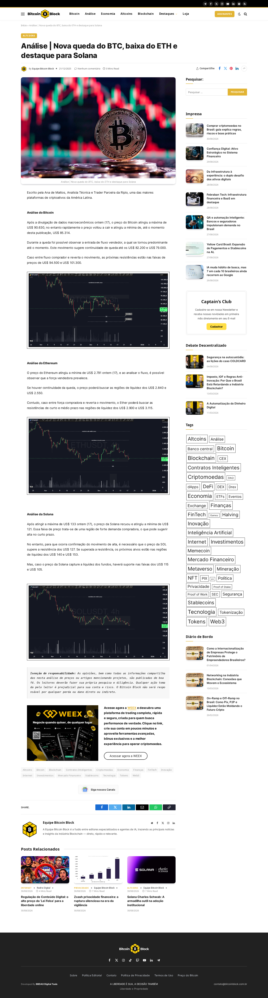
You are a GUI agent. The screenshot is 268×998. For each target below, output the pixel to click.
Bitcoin (74, 14)
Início (24, 25)
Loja (186, 14)
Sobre (73, 975)
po (212, 579)
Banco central (200, 449)
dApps (193, 487)
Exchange (197, 505)
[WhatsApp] (8, 257)
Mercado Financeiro (69, 775)
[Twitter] (8, 211)
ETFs (220, 497)
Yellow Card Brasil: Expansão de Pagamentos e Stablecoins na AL (226, 248)
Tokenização (231, 612)
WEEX (131, 708)
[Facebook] (8, 202)
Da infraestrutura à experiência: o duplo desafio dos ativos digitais (225, 175)
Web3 (136, 775)
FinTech (152, 769)
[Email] (8, 239)
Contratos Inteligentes (79, 769)
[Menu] (23, 14)
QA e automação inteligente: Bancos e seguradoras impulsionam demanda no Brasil (225, 223)
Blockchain (146, 14)
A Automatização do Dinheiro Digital (226, 405)
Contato (111, 975)
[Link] (43, 14)
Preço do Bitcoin (188, 975)
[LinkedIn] (8, 220)
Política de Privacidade (135, 975)
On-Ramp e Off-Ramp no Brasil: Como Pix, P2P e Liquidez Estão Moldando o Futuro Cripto (224, 704)
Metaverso (200, 569)
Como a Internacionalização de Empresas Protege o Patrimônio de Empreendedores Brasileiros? (226, 654)
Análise (90, 14)
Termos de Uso (163, 975)
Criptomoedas (104, 769)
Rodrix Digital (43, 887)
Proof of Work (197, 594)
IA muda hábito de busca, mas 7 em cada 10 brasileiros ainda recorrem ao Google (227, 271)
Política (225, 578)
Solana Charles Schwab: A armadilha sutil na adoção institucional (145, 901)
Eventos (235, 497)
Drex (232, 487)
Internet (27, 775)
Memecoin (199, 550)
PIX (204, 578)
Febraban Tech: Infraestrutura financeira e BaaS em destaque (226, 198)
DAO (231, 477)
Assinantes (224, 13)
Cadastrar (216, 326)
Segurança (232, 594)
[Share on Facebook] (219, 68)
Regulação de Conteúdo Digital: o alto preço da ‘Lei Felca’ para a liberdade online (44, 901)
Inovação (166, 769)
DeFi (208, 486)
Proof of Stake (222, 586)
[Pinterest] (8, 230)
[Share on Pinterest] (231, 68)
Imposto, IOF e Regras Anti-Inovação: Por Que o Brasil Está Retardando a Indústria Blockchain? (225, 382)
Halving (230, 514)
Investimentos (45, 775)
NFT (192, 578)
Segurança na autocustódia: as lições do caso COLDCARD (226, 359)
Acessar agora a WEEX (126, 756)
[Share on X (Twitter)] (225, 68)
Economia (108, 14)
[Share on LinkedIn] (237, 68)
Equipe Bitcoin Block (43, 68)
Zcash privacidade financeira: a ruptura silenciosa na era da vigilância (96, 901)
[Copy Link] (8, 267)
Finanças (138, 769)
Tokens (124, 775)
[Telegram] (8, 248)
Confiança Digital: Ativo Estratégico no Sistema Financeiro (222, 152)
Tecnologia (109, 775)
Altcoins (126, 14)
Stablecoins (91, 775)
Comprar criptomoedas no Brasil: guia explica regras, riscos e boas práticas (224, 129)
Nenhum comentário (89, 68)
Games (214, 515)
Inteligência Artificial (210, 532)
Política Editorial (92, 975)
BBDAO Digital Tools (46, 984)
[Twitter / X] (62, 733)
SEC (215, 594)
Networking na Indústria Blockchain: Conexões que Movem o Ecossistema (224, 679)
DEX (220, 487)
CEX (222, 458)
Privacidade (81, 887)
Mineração (228, 569)
